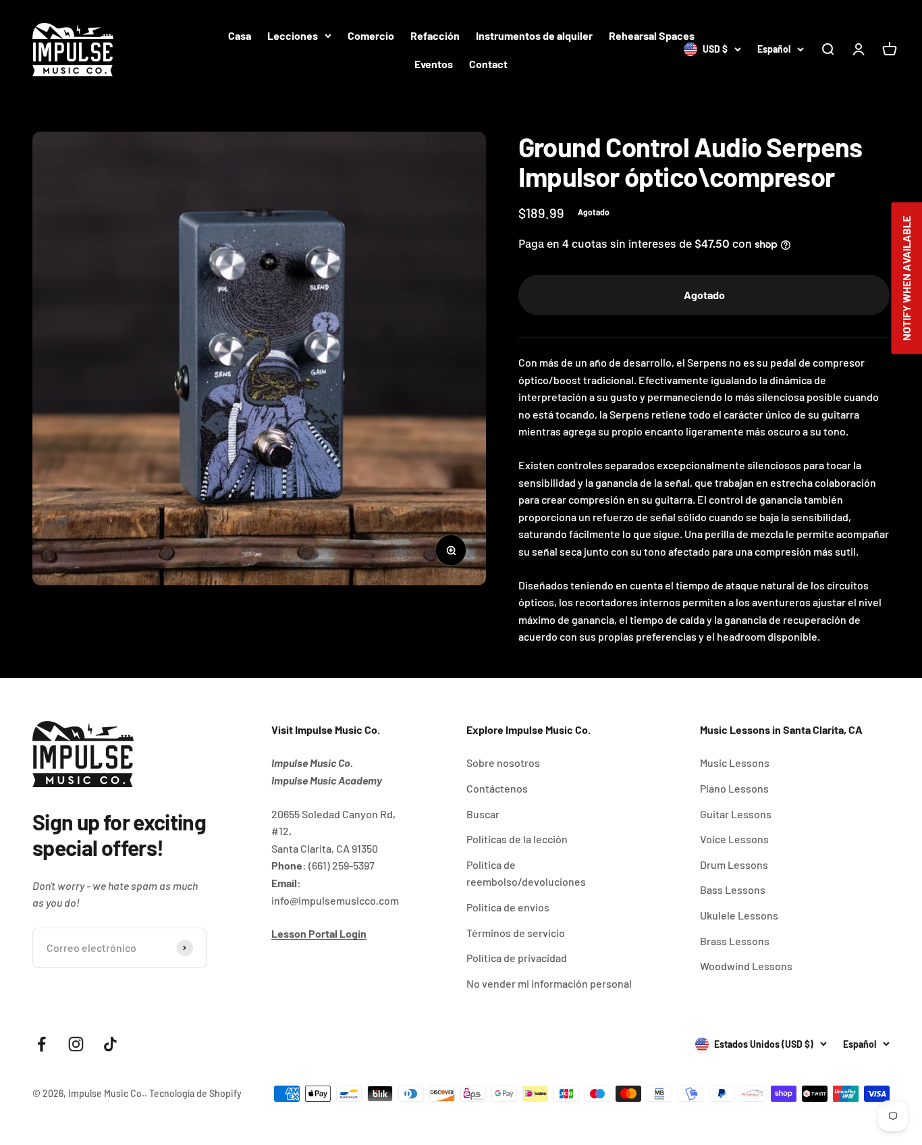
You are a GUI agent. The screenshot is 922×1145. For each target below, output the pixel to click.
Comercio (371, 35)
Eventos (433, 63)
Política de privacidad (516, 957)
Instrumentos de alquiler (534, 35)
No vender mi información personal (549, 983)
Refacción (435, 35)
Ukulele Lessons (739, 915)
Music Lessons (734, 762)
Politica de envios (507, 907)
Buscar (482, 813)
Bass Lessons (732, 889)
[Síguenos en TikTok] (110, 1044)
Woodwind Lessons (746, 965)
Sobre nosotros (503, 762)
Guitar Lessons (735, 813)
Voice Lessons (734, 838)
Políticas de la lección (517, 838)
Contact (488, 63)
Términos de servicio (515, 932)
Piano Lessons (734, 788)
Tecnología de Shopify (195, 1093)
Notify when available (906, 278)
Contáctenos (497, 788)
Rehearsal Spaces (652, 35)
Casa (239, 35)
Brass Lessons (734, 940)
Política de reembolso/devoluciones (526, 873)
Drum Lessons (734, 864)
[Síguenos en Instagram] (76, 1044)
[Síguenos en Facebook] (41, 1044)
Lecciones (292, 35)
